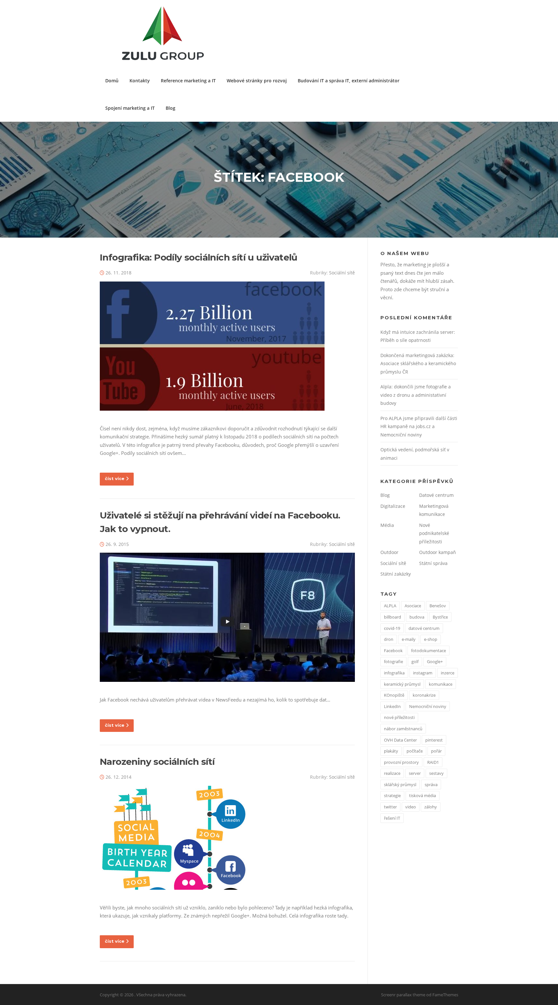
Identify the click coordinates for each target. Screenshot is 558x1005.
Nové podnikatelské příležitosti (434, 533)
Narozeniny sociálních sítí (157, 761)
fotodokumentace (428, 650)
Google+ (435, 661)
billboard (392, 617)
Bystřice (440, 617)
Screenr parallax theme (403, 995)
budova (416, 617)
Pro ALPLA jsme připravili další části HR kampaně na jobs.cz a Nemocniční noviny (418, 426)
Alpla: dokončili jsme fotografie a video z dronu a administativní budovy (415, 395)
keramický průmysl (402, 684)
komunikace (440, 684)
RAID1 (433, 762)
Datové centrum (436, 495)
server (415, 773)
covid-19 (392, 628)
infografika (394, 673)
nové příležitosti (399, 717)
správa (431, 784)
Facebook (393, 650)
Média (387, 525)
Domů (112, 80)
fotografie (393, 661)
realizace (392, 773)
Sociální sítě (342, 273)
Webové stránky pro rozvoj (257, 80)
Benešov (437, 606)
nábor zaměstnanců (403, 729)
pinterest (434, 740)
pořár (436, 751)
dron (388, 639)
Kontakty (139, 80)
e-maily (409, 639)
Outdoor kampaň (437, 552)
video (410, 807)
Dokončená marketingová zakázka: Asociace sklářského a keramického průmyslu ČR (418, 363)
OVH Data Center (400, 740)
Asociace (413, 606)
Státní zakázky (395, 574)
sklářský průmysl (400, 784)
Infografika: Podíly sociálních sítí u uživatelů (198, 257)
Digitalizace (392, 506)
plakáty (391, 751)
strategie (392, 795)
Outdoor (389, 552)
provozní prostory (401, 762)
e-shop (430, 639)
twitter (390, 807)
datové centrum (423, 628)
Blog (170, 108)
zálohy (430, 807)
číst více (114, 478)
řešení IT (392, 818)
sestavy (436, 773)
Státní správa (433, 563)
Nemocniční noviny (427, 706)
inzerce (447, 673)
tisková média (422, 795)
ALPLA (390, 606)
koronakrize (424, 695)
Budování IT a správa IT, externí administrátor (348, 80)
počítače (415, 751)
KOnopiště (394, 695)
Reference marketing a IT (188, 80)
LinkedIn (392, 706)
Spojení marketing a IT (130, 108)
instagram (422, 673)
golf (414, 661)
